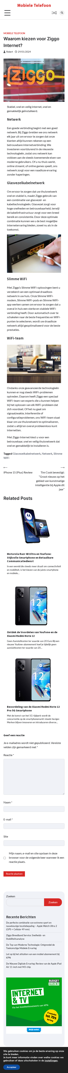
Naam (7, 802)
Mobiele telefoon (14, 33)
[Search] (62, 12)
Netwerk (47, 453)
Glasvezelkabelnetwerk (27, 453)
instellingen (51, 1060)
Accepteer (11, 1067)
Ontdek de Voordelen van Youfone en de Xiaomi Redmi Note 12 (32, 634)
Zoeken (10, 896)
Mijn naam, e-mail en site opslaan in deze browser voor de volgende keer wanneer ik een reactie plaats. (36, 857)
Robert (9, 51)
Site (5, 836)
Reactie (8, 755)
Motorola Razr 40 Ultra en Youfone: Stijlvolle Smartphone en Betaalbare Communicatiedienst (30, 557)
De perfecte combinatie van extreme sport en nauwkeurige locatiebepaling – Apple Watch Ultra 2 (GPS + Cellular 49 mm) (31, 926)
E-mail (8, 819)
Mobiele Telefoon (34, 5)
